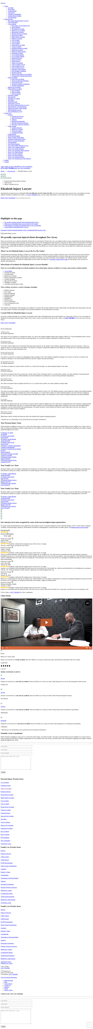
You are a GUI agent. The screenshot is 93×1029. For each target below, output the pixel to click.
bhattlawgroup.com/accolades (79, 527)
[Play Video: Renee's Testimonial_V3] (46, 622)
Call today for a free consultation (16, 168)
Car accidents (8, 271)
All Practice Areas (6, 844)
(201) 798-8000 (32, 195)
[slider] (47, 648)
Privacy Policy (8, 990)
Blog (5, 982)
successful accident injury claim (58, 259)
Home (2, 171)
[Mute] (86, 648)
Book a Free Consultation (8, 198)
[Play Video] (3, 648)
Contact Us (7, 985)
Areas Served (11, 171)
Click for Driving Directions (9, 977)
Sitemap (6, 987)
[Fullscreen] (90, 648)
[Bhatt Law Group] (6, 963)
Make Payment (8, 980)
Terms (6, 988)
